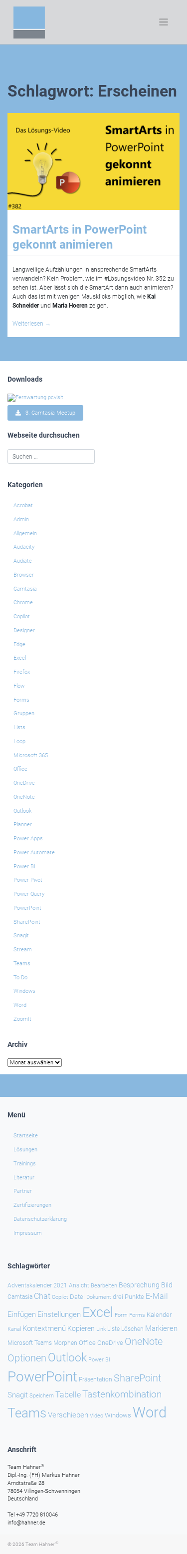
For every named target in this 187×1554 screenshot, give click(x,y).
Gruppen (23, 713)
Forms (21, 700)
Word (19, 1005)
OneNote (24, 797)
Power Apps (28, 838)
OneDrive (24, 783)
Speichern (41, 1395)
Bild (167, 1285)
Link (101, 1328)
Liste (113, 1328)
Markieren (161, 1328)
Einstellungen (59, 1314)
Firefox (21, 672)
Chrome (23, 602)
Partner (22, 1191)
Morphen (65, 1342)
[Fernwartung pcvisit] (35, 397)
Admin (21, 519)
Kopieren (81, 1328)
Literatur (23, 1177)
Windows (24, 991)
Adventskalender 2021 (37, 1285)
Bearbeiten (104, 1285)
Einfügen (21, 1314)
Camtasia (25, 589)
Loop (19, 741)
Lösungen (25, 1149)
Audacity (23, 547)
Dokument (98, 1297)
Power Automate (34, 852)
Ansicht (79, 1285)
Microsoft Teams (29, 1342)
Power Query (28, 894)
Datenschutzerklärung (40, 1219)
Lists (19, 727)
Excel (19, 658)
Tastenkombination (122, 1394)
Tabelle (68, 1394)
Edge (19, 644)
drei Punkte (128, 1296)
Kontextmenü (44, 1328)
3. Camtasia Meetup (48, 413)
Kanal (14, 1328)
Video (96, 1415)
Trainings (24, 1163)
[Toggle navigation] (164, 22)
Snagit (21, 935)
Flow (18, 686)
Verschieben (68, 1414)
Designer (24, 630)
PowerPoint (27, 908)
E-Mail (157, 1296)
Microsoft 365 (30, 755)
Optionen (26, 1358)
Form (121, 1315)
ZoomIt (22, 1019)
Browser (23, 575)
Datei (77, 1296)
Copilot (21, 616)
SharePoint (26, 922)
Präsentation (95, 1379)
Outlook (22, 811)
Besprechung (139, 1285)
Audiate (22, 561)
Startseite (25, 1135)
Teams (21, 963)
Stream (22, 949)
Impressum (27, 1233)
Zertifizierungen (32, 1205)
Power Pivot (27, 880)
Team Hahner (41, 1544)
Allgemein (25, 533)
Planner (22, 824)
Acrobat (23, 505)
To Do (20, 977)
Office (20, 769)
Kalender (159, 1314)
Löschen (132, 1328)
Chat (42, 1296)
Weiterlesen (31, 323)
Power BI (24, 866)
